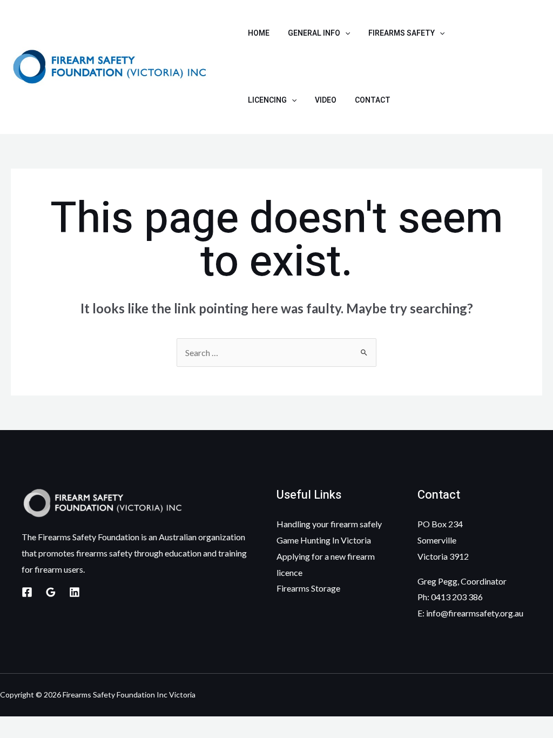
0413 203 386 (457, 597)
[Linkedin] (74, 592)
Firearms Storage (308, 588)
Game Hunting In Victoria (323, 540)
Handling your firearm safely (329, 524)
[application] (345, 33)
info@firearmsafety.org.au (474, 613)
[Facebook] (27, 592)
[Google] (50, 592)
